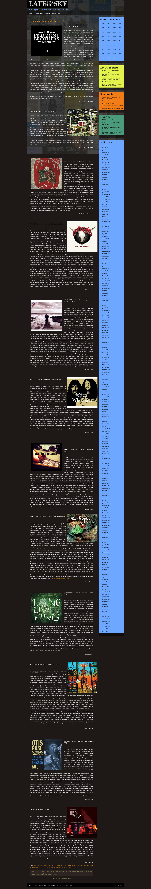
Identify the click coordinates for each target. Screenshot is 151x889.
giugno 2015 (105, 473)
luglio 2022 (105, 263)
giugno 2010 (105, 606)
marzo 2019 (105, 362)
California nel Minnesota (108, 100)
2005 (108, 36)
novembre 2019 (106, 342)
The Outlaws (49, 867)
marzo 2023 (105, 243)
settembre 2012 (106, 554)
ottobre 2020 (105, 315)
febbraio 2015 (105, 483)
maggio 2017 (105, 416)
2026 (114, 58)
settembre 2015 (106, 466)
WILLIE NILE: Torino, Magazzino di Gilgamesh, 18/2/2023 (111, 97)
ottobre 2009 (105, 623)
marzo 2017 (105, 421)
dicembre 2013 (106, 517)
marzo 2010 (105, 611)
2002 (114, 32)
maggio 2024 (105, 209)
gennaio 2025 (105, 192)
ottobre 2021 (105, 285)
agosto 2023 (105, 231)
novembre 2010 (106, 594)
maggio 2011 (105, 582)
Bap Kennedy (38, 865)
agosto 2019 (105, 349)
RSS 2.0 (78, 873)
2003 (120, 32)
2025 (108, 58)
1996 (103, 27)
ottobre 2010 (105, 596)
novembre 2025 (106, 167)
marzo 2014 (105, 510)
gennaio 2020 (105, 337)
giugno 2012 (105, 557)
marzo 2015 (105, 480)
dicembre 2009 (106, 619)
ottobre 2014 (105, 493)
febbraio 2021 (105, 305)
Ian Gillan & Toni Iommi (63, 865)
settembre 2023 (106, 229)
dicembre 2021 (106, 280)
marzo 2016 (105, 451)
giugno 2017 (105, 414)
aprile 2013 (105, 537)
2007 (120, 36)
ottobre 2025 (105, 169)
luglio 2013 (105, 530)
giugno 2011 (105, 579)
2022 (114, 53)
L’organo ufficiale (56, 13)
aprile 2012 (105, 562)
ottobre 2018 (105, 374)
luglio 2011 (104, 577)
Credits (120, 885)
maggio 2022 (105, 268)
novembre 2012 (106, 549)
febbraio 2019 (105, 364)
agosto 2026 (105, 145)
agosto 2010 (105, 601)
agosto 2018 (105, 379)
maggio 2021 (105, 298)
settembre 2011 (106, 574)
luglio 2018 (105, 382)
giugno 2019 (105, 354)
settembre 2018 (106, 377)
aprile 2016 (105, 448)
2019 (120, 49)
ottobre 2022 (105, 256)
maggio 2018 (105, 387)
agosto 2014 (105, 498)
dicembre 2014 (106, 488)
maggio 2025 (105, 182)
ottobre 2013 (105, 522)
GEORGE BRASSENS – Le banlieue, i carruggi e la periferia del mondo (111, 78)
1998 (114, 27)
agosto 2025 (105, 174)
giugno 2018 (105, 384)
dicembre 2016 (106, 428)
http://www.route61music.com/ (60, 578)
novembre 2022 (106, 253)
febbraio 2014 (105, 512)
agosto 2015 (105, 468)
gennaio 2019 (105, 367)
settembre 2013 (106, 525)
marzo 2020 (105, 332)
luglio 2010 (105, 604)
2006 (114, 36)
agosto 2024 (105, 201)
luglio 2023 (105, 233)
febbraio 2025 (105, 189)
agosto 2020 (105, 320)
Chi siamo (30, 13)
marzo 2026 (105, 157)
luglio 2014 (105, 500)
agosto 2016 (105, 438)
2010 (114, 40)
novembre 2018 (106, 372)
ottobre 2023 (105, 226)
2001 (108, 32)
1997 (108, 27)
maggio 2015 (105, 475)
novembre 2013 (106, 520)
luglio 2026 (105, 147)
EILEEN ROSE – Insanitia (108, 124)
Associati (47, 13)
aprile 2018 (105, 389)
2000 (103, 32)
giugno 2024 (105, 206)
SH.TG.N (42, 867)
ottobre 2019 (105, 345)
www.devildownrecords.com (64, 506)
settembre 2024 (106, 199)
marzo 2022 (105, 273)
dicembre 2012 (106, 547)
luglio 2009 (105, 631)
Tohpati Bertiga (58, 867)
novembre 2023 (106, 224)
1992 (103, 23)
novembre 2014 (106, 490)
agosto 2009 (105, 628)
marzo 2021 (105, 303)
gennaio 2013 (105, 544)
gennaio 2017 (105, 426)
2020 (103, 53)
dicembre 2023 (106, 221)
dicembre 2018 (106, 369)
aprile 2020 (105, 330)
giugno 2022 (105, 266)
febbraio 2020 (105, 335)
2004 (103, 36)
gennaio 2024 (105, 219)
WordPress (50, 885)
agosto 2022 (105, 261)
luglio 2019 (105, 352)
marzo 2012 (105, 564)
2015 (120, 45)
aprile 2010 (105, 609)
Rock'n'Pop (34, 873)
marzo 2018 (105, 391)
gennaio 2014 (105, 515)
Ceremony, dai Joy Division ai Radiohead (112, 108)
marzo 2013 (105, 540)
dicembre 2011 (106, 569)
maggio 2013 (105, 535)
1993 (108, 23)
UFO (69, 867)
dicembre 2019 (106, 340)
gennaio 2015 (105, 485)
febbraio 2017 (105, 424)
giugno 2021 (105, 295)
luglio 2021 (105, 293)
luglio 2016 (105, 441)
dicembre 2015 (106, 458)
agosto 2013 (105, 527)
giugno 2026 (105, 150)
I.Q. (53, 865)
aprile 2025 (105, 184)
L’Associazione (39, 13)
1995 (120, 23)
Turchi (65, 867)
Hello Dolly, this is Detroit (108, 103)
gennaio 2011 (105, 589)
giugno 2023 (105, 236)
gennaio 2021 (105, 308)
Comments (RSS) (67, 885)
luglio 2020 (105, 322)
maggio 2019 (105, 357)
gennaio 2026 (105, 162)
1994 (114, 23)
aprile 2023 (105, 241)
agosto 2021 (105, 290)
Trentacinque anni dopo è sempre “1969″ (112, 105)
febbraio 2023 (105, 246)
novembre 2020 (106, 312)
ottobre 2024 (105, 196)
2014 (114, 45)
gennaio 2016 (105, 456)
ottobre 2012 (105, 552)
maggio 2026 (105, 152)
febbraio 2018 (105, 394)
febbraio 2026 (105, 159)
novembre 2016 (106, 431)
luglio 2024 (105, 204)
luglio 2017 (105, 411)
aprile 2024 (105, 211)
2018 (114, 49)
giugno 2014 (105, 503)
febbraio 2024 (105, 216)
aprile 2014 (105, 507)
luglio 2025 (105, 177)
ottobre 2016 (105, 433)
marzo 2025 (105, 187)
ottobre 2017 (105, 404)
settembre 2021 (106, 288)
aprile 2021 (105, 300)
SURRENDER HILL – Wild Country (111, 122)
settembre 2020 (106, 317)
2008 (103, 40)
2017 (108, 49)
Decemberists (47, 865)
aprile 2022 (105, 271)
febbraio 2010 (105, 614)
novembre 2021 (106, 283)
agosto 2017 (105, 409)
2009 (108, 40)
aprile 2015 (105, 478)
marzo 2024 (105, 214)
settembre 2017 (106, 406)
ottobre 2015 (105, 463)
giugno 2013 (105, 532)
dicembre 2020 (106, 310)
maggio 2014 (105, 505)
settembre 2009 (106, 626)
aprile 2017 (105, 419)
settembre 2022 (106, 258)
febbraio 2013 (105, 542)
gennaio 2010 (105, 616)
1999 (120, 27)
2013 (108, 45)
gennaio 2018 (105, 396)
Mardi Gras (75, 865)
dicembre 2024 (106, 194)
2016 (103, 49)
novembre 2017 (106, 401)
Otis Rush (83, 865)
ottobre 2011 (105, 572)
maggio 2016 (105, 446)
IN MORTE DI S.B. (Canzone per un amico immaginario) (111, 71)
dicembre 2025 (106, 164)
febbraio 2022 (105, 275)
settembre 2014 (106, 495)
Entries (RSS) (58, 885)
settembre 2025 (106, 172)
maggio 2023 (105, 238)
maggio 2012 (105, 559)
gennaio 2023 (105, 248)
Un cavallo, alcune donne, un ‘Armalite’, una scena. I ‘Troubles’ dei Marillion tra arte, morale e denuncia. (112, 132)
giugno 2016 (105, 443)
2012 (103, 45)
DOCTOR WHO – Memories (109, 119)
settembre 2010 (106, 599)
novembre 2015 (106, 461)
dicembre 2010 (106, 591)
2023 (120, 53)
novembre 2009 (106, 621)
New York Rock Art (107, 81)
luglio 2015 (105, 470)
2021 (108, 53)
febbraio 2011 (105, 586)
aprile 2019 (105, 359)
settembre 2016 (106, 436)
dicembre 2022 (106, 251)
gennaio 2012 (105, 567)
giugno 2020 (105, 325)
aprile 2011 (105, 584)
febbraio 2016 (105, 453)
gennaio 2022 (105, 278)
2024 (103, 58)
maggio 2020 (105, 327)
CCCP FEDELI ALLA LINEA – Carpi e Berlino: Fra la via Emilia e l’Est (111, 85)
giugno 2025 (105, 179)
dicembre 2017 (106, 399)
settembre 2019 (106, 347)
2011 (120, 40)
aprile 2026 (105, 155)
